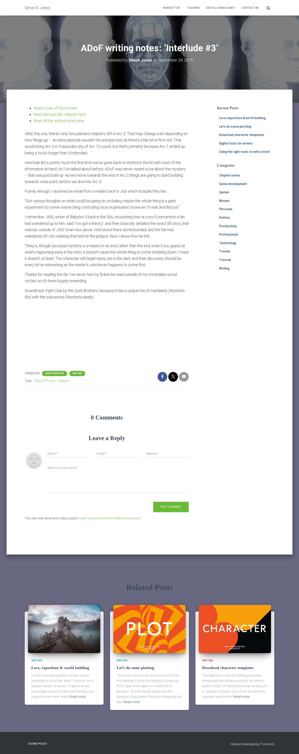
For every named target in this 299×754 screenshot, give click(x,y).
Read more (78, 697)
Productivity (228, 226)
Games (224, 192)
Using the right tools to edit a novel (244, 151)
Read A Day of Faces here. (55, 108)
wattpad (63, 380)
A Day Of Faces (44, 380)
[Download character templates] (235, 629)
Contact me (250, 7)
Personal (225, 209)
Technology (227, 243)
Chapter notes (54, 373)
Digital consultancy (220, 7)
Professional (228, 234)
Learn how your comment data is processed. (110, 518)
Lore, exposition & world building (242, 118)
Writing (77, 373)
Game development (233, 184)
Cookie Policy (37, 743)
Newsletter (171, 7)
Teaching (193, 7)
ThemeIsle (267, 744)
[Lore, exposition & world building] (64, 629)
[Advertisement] (107, 334)
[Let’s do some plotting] (149, 629)
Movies (224, 201)
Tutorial (225, 260)
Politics (224, 217)
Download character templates (241, 135)
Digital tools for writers (236, 143)
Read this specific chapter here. (59, 114)
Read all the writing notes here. (59, 120)
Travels (224, 251)
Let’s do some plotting (235, 126)
